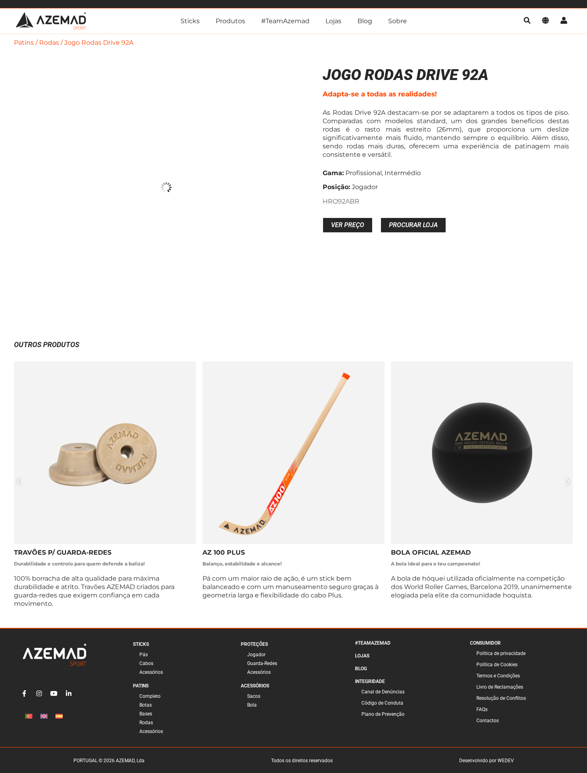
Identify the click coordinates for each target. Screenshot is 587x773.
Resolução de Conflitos (501, 698)
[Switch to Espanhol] (59, 716)
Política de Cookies (497, 664)
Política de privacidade (501, 653)
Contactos (487, 720)
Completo (150, 696)
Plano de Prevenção (383, 714)
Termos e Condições (498, 676)
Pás (143, 654)
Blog (364, 21)
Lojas (333, 21)
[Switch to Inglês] (44, 716)
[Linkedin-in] (68, 693)
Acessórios (151, 672)
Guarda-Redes (262, 663)
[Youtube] (54, 693)
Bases (145, 714)
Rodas (49, 42)
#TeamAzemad (285, 21)
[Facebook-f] (24, 693)
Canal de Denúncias (383, 692)
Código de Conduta (382, 703)
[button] (19, 482)
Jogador (256, 654)
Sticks (190, 21)
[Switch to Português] (28, 716)
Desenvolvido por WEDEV (486, 760)
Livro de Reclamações (499, 687)
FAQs (482, 709)
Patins (24, 42)
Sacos (253, 696)
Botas (145, 705)
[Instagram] (39, 693)
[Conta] (564, 21)
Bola (252, 705)
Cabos (146, 663)
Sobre (397, 21)
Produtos (230, 21)
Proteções (254, 644)
